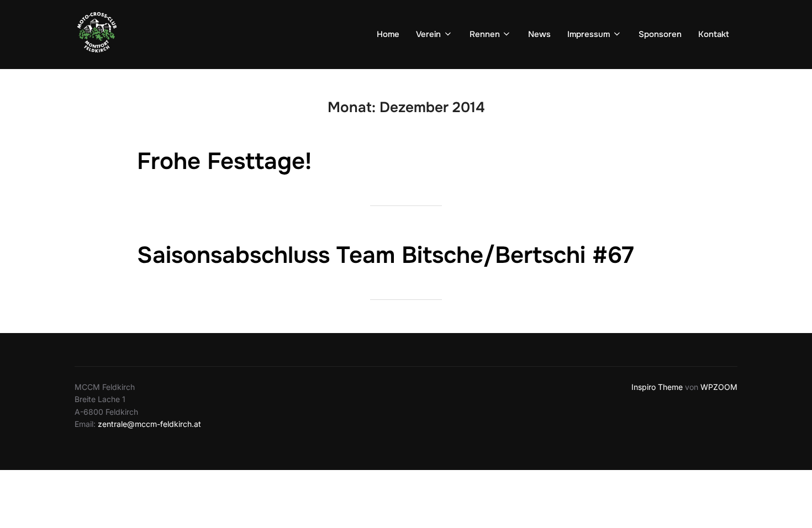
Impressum (588, 34)
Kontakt (713, 34)
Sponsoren (660, 34)
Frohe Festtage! (224, 161)
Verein (428, 34)
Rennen (485, 34)
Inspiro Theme (657, 387)
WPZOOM (718, 387)
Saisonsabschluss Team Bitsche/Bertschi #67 (385, 255)
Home (388, 34)
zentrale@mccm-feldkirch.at (149, 424)
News (539, 34)
